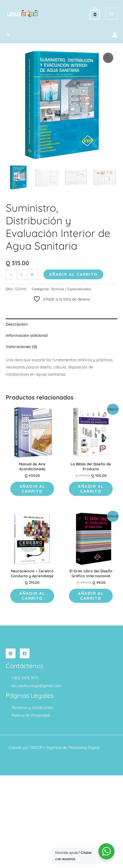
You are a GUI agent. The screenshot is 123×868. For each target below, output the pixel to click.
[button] (8, 34)
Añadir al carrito (73, 274)
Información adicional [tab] (27, 335)
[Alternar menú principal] (111, 14)
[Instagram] (10, 653)
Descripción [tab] (17, 324)
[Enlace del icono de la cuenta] (114, 34)
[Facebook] (24, 653)
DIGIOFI (36, 747)
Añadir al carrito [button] (32, 489)
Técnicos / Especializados (70, 289)
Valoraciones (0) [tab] (21, 346)
